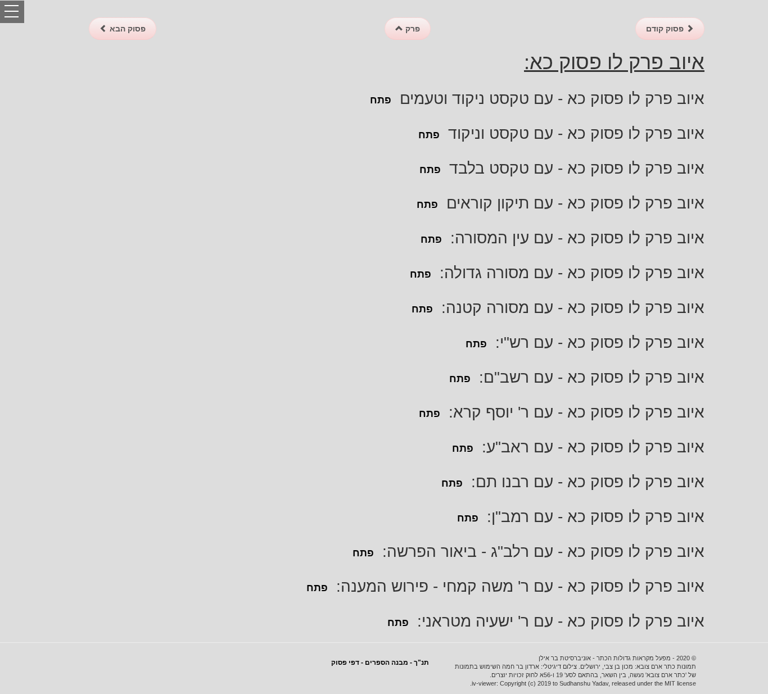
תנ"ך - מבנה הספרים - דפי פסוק (380, 662)
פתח (380, 100)
